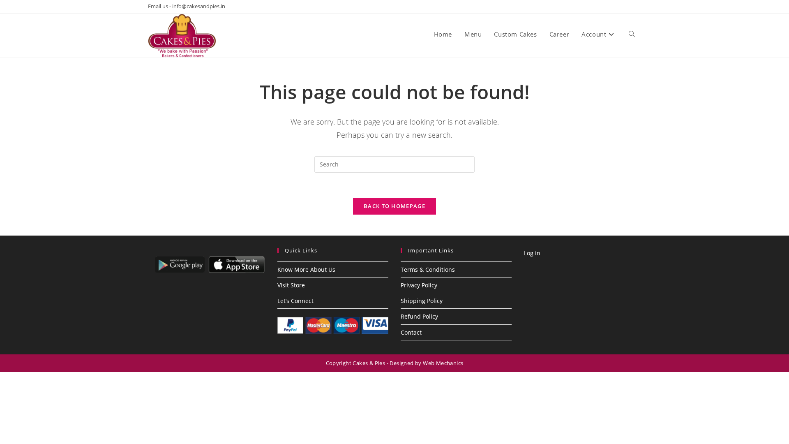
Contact (411, 332)
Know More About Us (306, 269)
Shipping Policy (422, 301)
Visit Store (291, 285)
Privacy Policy (419, 285)
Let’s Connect (295, 301)
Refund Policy (419, 316)
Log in (532, 253)
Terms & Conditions (428, 269)
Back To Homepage (394, 206)
